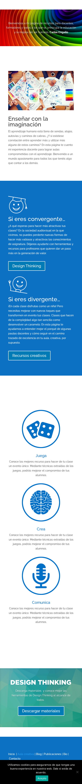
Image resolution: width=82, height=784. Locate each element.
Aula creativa (26, 754)
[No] (77, 772)
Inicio (11, 754)
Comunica (41, 602)
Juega (41, 455)
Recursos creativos (29, 355)
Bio (65, 754)
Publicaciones (52, 754)
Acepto (42, 778)
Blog (39, 754)
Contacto (14, 758)
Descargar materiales (41, 711)
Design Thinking (26, 266)
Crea (41, 529)
